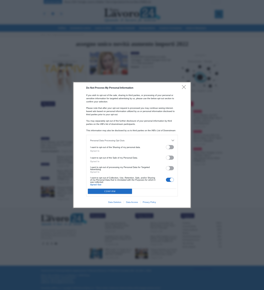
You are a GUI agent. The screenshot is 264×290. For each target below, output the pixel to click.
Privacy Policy (149, 202)
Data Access (132, 202)
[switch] (170, 147)
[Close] (185, 88)
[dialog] (132, 145)
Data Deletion (114, 202)
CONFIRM (110, 191)
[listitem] (132, 140)
